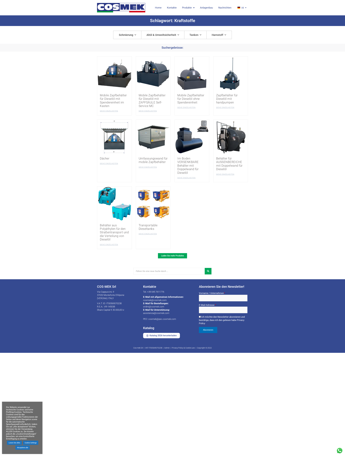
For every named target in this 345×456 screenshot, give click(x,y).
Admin (167, 348)
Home (158, 7)
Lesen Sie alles (14, 443)
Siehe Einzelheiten (109, 111)
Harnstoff (217, 35)
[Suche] (208, 271)
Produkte (187, 7)
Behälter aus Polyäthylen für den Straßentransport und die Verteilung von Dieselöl (114, 232)
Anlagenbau (206, 7)
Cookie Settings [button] (31, 443)
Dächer (104, 158)
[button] (172, 255)
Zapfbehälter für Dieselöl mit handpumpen (227, 99)
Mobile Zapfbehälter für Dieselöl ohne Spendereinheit (190, 99)
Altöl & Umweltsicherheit (161, 35)
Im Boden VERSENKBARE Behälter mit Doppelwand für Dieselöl (188, 165)
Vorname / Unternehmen (212, 293)
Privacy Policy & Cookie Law (183, 348)
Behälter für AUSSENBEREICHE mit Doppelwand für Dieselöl (229, 164)
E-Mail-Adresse (207, 305)
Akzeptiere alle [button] (22, 448)
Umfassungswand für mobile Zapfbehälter (153, 160)
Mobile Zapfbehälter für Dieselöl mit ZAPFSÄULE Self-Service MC (152, 101)
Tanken (193, 35)
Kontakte (172, 7)
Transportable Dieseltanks (148, 227)
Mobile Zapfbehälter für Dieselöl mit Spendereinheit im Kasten (113, 101)
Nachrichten (224, 7)
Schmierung (126, 35)
